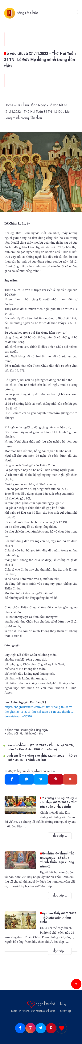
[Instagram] (30, 1028)
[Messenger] (26, 779)
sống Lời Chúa (27, 13)
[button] (76, 984)
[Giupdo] (61, 1028)
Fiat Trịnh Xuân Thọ (31, 733)
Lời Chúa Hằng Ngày (35, 730)
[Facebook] (12, 779)
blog (63, 1004)
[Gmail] (70, 779)
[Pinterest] (55, 779)
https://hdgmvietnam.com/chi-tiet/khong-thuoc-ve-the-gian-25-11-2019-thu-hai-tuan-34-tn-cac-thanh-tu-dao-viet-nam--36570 (39, 711)
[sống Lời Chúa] (10, 13)
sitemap (65, 1010)
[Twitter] (41, 779)
